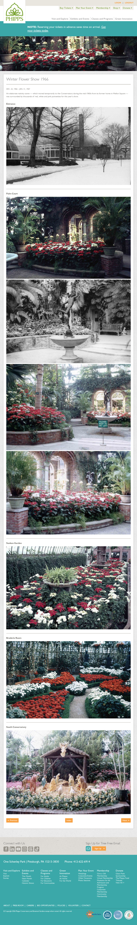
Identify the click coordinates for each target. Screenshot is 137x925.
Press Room (18, 905)
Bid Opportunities (45, 905)
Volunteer (73, 905)
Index (68, 820)
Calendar (25, 881)
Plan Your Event (83, 7)
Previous (13, 820)
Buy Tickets (65, 7)
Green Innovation (123, 18)
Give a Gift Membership (102, 874)
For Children (46, 878)
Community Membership (102, 895)
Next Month (27, 878)
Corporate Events (85, 876)
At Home (63, 878)
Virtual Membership (105, 878)
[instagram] (24, 849)
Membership (102, 7)
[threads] (30, 849)
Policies (61, 905)
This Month (26, 876)
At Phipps (63, 876)
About (6, 905)
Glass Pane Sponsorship (120, 874)
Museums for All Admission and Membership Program (103, 883)
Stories (6, 878)
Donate (126, 7)
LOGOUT (129, 3)
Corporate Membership (102, 890)
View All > (120, 882)
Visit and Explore (60, 18)
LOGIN (118, 3)
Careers (30, 905)
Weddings (82, 873)
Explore (6, 876)
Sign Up (98, 848)
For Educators (46, 881)
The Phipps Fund (122, 878)
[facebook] (6, 849)
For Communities (48, 883)
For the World (65, 881)
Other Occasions (85, 878)
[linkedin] (12, 849)
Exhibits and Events (79, 18)
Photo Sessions (84, 880)
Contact (86, 905)
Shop (115, 7)
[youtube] (18, 849)
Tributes (119, 880)
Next (125, 820)
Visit (5, 873)
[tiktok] (36, 849)
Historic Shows (28, 883)
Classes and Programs (102, 18)
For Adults (45, 876)
